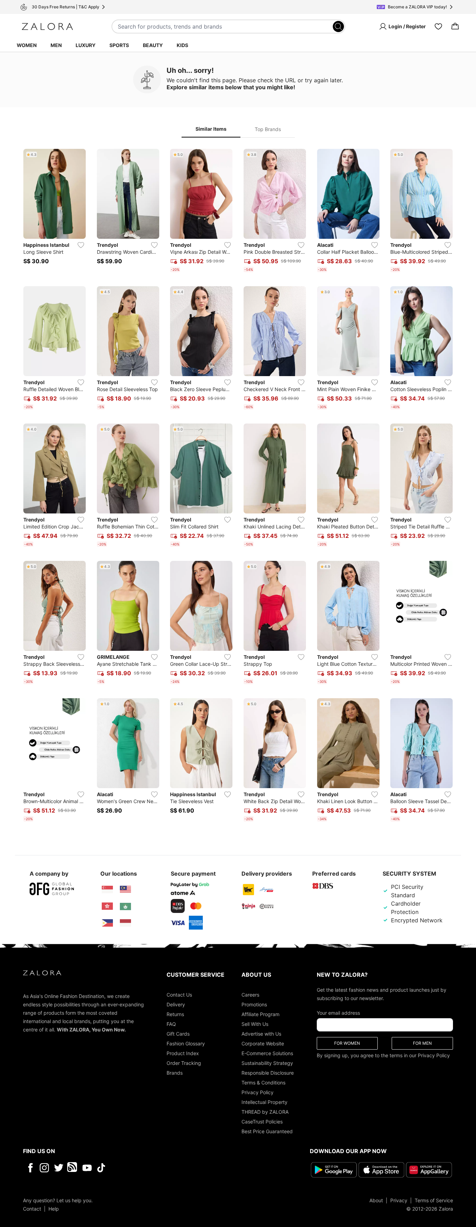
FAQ (171, 1024)
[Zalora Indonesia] (125, 923)
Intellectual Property (264, 1102)
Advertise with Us (261, 1034)
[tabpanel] (238, 487)
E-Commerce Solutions (267, 1053)
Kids (182, 45)
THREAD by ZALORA (265, 1112)
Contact (32, 1209)
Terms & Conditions (263, 1082)
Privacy (398, 1200)
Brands (175, 1073)
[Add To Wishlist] (81, 245)
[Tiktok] (146, 1168)
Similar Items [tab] (211, 129)
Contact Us (179, 995)
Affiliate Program (260, 1014)
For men (422, 1043)
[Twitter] (59, 1168)
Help (53, 1209)
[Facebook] (30, 1168)
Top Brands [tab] (268, 129)
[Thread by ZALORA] (73, 1168)
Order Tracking (184, 1063)
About (376, 1200)
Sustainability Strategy (267, 1063)
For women (347, 1043)
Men (56, 45)
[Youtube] (87, 1168)
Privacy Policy (257, 1092)
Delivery (176, 1004)
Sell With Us (254, 1024)
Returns (175, 1014)
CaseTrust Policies (262, 1122)
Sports (119, 45)
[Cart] (455, 26)
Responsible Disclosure (267, 1073)
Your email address (338, 1013)
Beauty (153, 45)
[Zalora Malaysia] (125, 890)
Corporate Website (262, 1043)
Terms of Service (434, 1200)
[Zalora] (47, 26)
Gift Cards (178, 1034)
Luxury (85, 45)
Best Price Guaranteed (267, 1131)
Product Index (183, 1053)
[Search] (338, 26)
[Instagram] (44, 1168)
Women (27, 45)
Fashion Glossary (186, 1043)
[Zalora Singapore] (107, 890)
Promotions (254, 1004)
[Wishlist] (438, 26)
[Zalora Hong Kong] (107, 906)
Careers (250, 995)
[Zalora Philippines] (107, 923)
